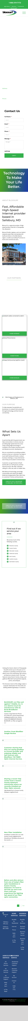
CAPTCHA (7, 151)
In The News (14, 941)
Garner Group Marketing (20, 1001)
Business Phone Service (22, 933)
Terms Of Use (6, 1001)
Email (6, 124)
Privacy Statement (21, 999)
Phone (7, 131)
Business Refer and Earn (22, 941)
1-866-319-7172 (8, 101)
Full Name (8, 116)
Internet (14, 926)
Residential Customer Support (14, 963)
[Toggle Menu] (24, 13)
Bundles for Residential (14, 921)
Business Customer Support (14, 970)
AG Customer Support (6, 977)
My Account (14, 976)
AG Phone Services (6, 963)
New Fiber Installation (13, 832)
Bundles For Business (22, 921)
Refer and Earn (14, 935)
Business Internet (22, 927)
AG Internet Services (6, 970)
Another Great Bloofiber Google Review (13, 732)
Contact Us (14, 981)
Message (7, 139)
